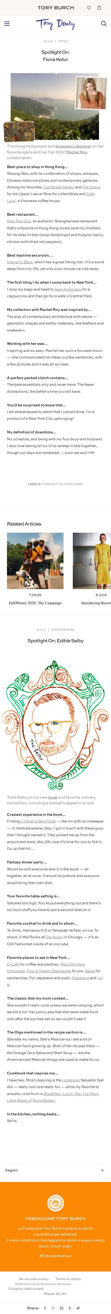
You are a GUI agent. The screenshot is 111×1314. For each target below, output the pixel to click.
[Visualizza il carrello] (99, 7)
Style (63, 41)
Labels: (34, 484)
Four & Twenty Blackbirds (49, 971)
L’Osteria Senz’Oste (38, 821)
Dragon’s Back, (20, 262)
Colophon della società (26, 1289)
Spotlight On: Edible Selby (55, 640)
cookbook (71, 1080)
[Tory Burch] (56, 8)
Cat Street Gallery (59, 187)
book (52, 797)
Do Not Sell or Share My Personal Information (43, 1284)
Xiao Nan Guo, (19, 221)
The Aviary (54, 937)
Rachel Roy (77, 152)
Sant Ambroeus (67, 289)
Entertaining (63, 630)
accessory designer (73, 146)
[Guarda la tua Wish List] (88, 7)
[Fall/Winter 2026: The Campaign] (35, 561)
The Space (91, 187)
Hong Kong (73, 484)
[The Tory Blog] (55, 23)
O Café (13, 964)
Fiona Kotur (52, 484)
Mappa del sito (55, 1293)
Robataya (80, 978)
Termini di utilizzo (68, 1279)
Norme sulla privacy (34, 1279)
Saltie (90, 971)
